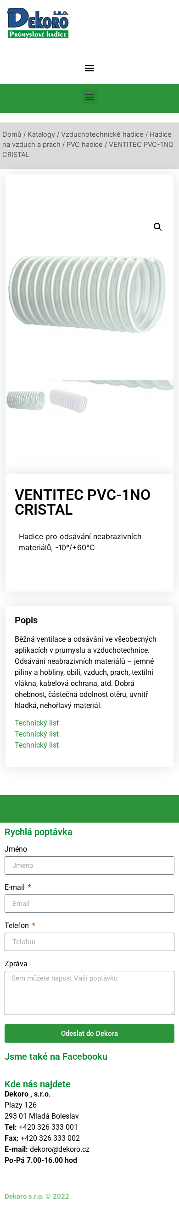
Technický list (37, 723)
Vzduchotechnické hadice (102, 134)
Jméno (16, 849)
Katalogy (41, 134)
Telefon (18, 926)
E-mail (16, 888)
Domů (12, 134)
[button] (89, 67)
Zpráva (16, 964)
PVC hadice (85, 144)
